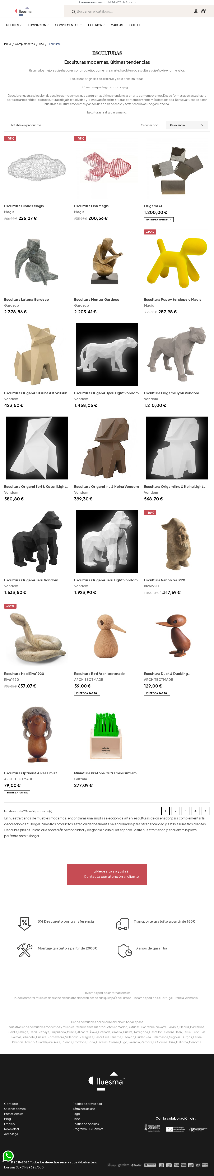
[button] (107, 874)
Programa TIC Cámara (88, 1129)
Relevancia (177, 125)
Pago (76, 1114)
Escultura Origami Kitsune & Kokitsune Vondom (36, 393)
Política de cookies (86, 1124)
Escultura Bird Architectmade (99, 673)
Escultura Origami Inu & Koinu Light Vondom (173, 487)
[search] (73, 11)
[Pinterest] (166, 1100)
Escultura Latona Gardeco (26, 299)
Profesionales (13, 1114)
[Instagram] (185, 1100)
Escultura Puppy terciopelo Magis (172, 299)
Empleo (9, 1124)
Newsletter (11, 1129)
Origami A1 (153, 206)
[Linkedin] (175, 1100)
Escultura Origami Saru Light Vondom (106, 580)
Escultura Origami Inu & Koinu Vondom (106, 486)
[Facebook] (156, 1100)
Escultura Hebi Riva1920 (24, 673)
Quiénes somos (15, 1109)
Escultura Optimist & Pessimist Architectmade (30, 773)
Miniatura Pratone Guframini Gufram (105, 773)
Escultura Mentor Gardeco (96, 299)
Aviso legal (11, 1134)
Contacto (11, 1104)
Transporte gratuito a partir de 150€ (164, 921)
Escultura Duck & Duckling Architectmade (166, 674)
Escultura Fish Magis (91, 206)
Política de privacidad (87, 1104)
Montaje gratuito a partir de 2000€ (67, 948)
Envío (76, 1119)
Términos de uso (84, 1109)
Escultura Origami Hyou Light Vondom (106, 393)
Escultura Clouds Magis (24, 206)
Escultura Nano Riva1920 (164, 580)
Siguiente (205, 811)
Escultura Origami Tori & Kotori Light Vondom (35, 487)
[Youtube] (194, 1100)
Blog (7, 1119)
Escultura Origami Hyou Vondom (171, 393)
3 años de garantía (151, 948)
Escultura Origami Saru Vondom (31, 580)
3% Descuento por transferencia (66, 921)
